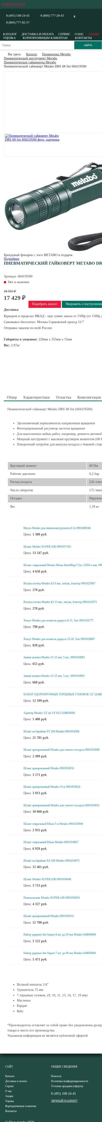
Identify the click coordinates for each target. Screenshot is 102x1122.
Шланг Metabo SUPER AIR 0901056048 (47, 879)
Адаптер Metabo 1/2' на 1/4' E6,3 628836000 (49, 713)
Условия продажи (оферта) (67, 1086)
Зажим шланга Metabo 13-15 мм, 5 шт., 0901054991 (54, 676)
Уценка (9, 38)
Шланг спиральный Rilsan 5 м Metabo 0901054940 (53, 824)
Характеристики (36, 397)
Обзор (12, 397)
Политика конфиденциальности (69, 1081)
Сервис (64, 34)
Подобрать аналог (44, 304)
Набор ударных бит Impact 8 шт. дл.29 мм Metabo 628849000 (59, 934)
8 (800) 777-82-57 (18, 22)
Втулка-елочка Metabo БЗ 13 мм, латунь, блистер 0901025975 (60, 602)
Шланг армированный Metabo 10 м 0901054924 (51, 786)
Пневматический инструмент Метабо (30, 58)
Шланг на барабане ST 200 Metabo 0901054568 (51, 731)
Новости (56, 1076)
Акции (93, 34)
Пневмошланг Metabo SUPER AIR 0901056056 (51, 897)
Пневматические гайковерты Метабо (30, 62)
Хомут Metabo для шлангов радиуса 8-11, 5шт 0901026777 (58, 620)
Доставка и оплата (38, 34)
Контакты (83, 38)
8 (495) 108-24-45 (18, 15)
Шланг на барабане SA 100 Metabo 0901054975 (51, 860)
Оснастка (63, 397)
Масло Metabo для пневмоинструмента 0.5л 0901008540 (57, 528)
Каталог (10, 34)
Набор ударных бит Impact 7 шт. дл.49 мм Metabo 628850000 (59, 953)
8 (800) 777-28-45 (52, 15)
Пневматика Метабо (56, 54)
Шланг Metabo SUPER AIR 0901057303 (47, 546)
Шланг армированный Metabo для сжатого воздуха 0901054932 (61, 805)
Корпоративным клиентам (45, 38)
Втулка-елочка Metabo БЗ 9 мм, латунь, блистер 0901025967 (59, 583)
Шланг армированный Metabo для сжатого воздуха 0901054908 (61, 749)
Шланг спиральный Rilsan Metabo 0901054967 (50, 842)
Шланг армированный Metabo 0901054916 (48, 768)
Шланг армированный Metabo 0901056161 (48, 916)
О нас (79, 34)
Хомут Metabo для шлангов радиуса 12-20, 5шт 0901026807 (59, 639)
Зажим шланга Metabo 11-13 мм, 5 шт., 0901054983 (54, 657)
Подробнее (11, 259)
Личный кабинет (64, 1101)
